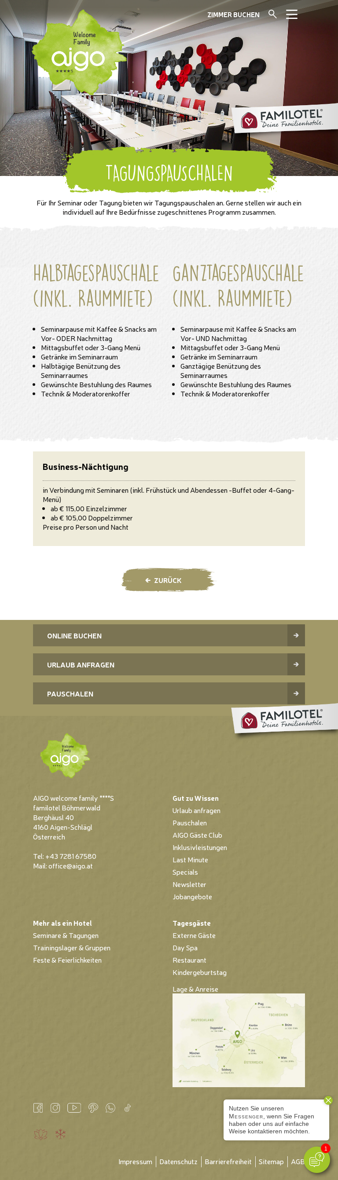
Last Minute (190, 859)
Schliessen (285, 17)
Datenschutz (178, 1161)
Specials (185, 871)
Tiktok (127, 1108)
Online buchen (74, 635)
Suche (272, 14)
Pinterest (93, 1108)
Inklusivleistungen (200, 847)
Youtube (74, 1108)
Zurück (168, 580)
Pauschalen (70, 693)
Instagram (55, 1108)
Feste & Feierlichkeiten (67, 959)
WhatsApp (110, 1108)
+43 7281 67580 (70, 856)
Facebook (38, 1108)
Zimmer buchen (233, 14)
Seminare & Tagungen (66, 935)
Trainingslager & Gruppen (71, 947)
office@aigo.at (70, 865)
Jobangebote (192, 896)
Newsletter (189, 884)
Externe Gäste (194, 935)
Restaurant (189, 959)
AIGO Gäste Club (197, 834)
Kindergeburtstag (200, 972)
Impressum (135, 1161)
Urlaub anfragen (80, 664)
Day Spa (185, 947)
